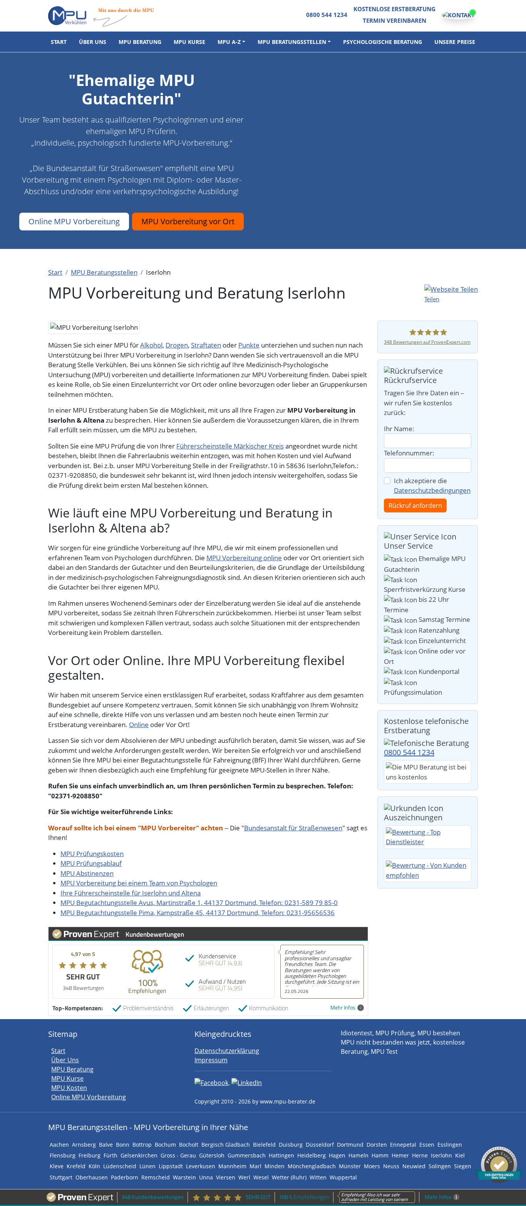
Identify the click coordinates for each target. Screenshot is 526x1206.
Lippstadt (171, 1166)
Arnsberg (84, 1144)
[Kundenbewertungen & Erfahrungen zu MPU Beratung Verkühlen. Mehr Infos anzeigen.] (499, 1164)
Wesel (261, 1177)
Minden (275, 1166)
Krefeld (76, 1166)
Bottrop (142, 1144)
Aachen (59, 1144)
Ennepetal (403, 1144)
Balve (106, 1144)
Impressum (211, 1060)
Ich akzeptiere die (432, 485)
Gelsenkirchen (139, 1155)
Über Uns (92, 41)
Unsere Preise (454, 41)
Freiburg (90, 1155)
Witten (318, 1177)
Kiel (460, 1155)
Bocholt (188, 1144)
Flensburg (62, 1155)
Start (59, 41)
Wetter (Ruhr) (289, 1177)
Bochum (165, 1144)
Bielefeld (264, 1144)
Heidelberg (311, 1155)
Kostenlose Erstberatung (394, 9)
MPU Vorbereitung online (244, 557)
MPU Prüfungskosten (92, 853)
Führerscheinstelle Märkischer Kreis (230, 446)
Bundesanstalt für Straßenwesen (293, 827)
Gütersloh (211, 1155)
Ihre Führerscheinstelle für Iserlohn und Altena (130, 893)
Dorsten (377, 1144)
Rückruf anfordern (415, 505)
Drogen (177, 345)
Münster (350, 1166)
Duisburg (291, 1144)
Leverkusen (200, 1166)
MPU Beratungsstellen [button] (292, 41)
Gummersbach (247, 1155)
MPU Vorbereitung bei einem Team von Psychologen (138, 882)
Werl (244, 1177)
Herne (420, 1155)
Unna (206, 1177)
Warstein (184, 1177)
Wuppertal (343, 1177)
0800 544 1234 (326, 14)
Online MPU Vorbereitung (74, 221)
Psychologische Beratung (382, 41)
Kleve (57, 1166)
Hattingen (281, 1155)
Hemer (400, 1155)
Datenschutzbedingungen (432, 490)
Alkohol (151, 345)
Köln (94, 1166)
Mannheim (232, 1166)
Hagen (337, 1155)
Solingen (440, 1166)
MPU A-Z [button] (229, 41)
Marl (255, 1166)
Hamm (380, 1155)
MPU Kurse (189, 41)
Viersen (225, 1177)
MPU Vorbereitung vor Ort (188, 221)
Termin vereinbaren (394, 20)
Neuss (391, 1166)
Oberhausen (91, 1177)
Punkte (249, 345)
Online (139, 724)
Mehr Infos (342, 1007)
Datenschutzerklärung (226, 1050)
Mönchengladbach (312, 1166)
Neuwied (413, 1166)
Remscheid (155, 1177)
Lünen (147, 1166)
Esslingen (449, 1144)
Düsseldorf (320, 1144)
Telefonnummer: (409, 452)
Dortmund (350, 1144)
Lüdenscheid (119, 1166)
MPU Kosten (69, 1087)
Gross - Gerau (178, 1155)
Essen (426, 1144)
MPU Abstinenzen (87, 873)
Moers (372, 1166)
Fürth (110, 1155)
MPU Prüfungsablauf (91, 863)
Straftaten (206, 345)
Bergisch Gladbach (225, 1144)
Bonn (122, 1144)
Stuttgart (61, 1177)
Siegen (462, 1166)
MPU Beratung (140, 41)
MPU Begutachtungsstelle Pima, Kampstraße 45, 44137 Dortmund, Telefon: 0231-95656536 (197, 912)
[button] (451, 294)
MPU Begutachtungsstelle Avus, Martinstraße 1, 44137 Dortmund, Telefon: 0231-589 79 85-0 (199, 902)
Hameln (358, 1155)
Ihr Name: (399, 428)
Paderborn (124, 1177)
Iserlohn (441, 1155)
